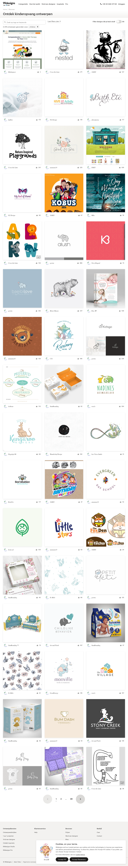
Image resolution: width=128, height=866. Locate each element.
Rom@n (11, 502)
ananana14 (53, 167)
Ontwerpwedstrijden (9, 832)
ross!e (93, 406)
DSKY (94, 167)
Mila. (93, 215)
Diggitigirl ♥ (12, 454)
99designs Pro (7, 850)
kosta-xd (11, 550)
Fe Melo (52, 597)
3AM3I (94, 72)
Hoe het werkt (34, 4)
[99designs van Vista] (9, 4)
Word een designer (72, 836)
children (32, 27)
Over (98, 832)
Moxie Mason (54, 311)
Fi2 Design (53, 120)
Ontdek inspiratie (8, 843)
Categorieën (23, 4)
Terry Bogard (96, 263)
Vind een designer (48, 4)
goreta (52, 263)
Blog (67, 839)
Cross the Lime (55, 72)
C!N (47, 859)
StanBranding (54, 406)
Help (35, 832)
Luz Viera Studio (97, 454)
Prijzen (68, 832)
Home (5, 9)
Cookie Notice (80, 854)
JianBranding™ (13, 645)
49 (71, 799)
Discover (12, 9)
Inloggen (121, 4)
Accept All (62, 859)
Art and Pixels (54, 645)
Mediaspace (12, 72)
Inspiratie (60, 4)
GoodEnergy (54, 693)
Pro (66, 4)
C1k (51, 359)
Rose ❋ (94, 311)
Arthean (10, 406)
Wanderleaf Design (56, 454)
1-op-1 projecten (8, 836)
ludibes (10, 120)
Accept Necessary (79, 859)
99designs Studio (9, 846)
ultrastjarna (95, 120)
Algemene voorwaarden (31, 862)
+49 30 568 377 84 (109, 4)
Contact (99, 836)
